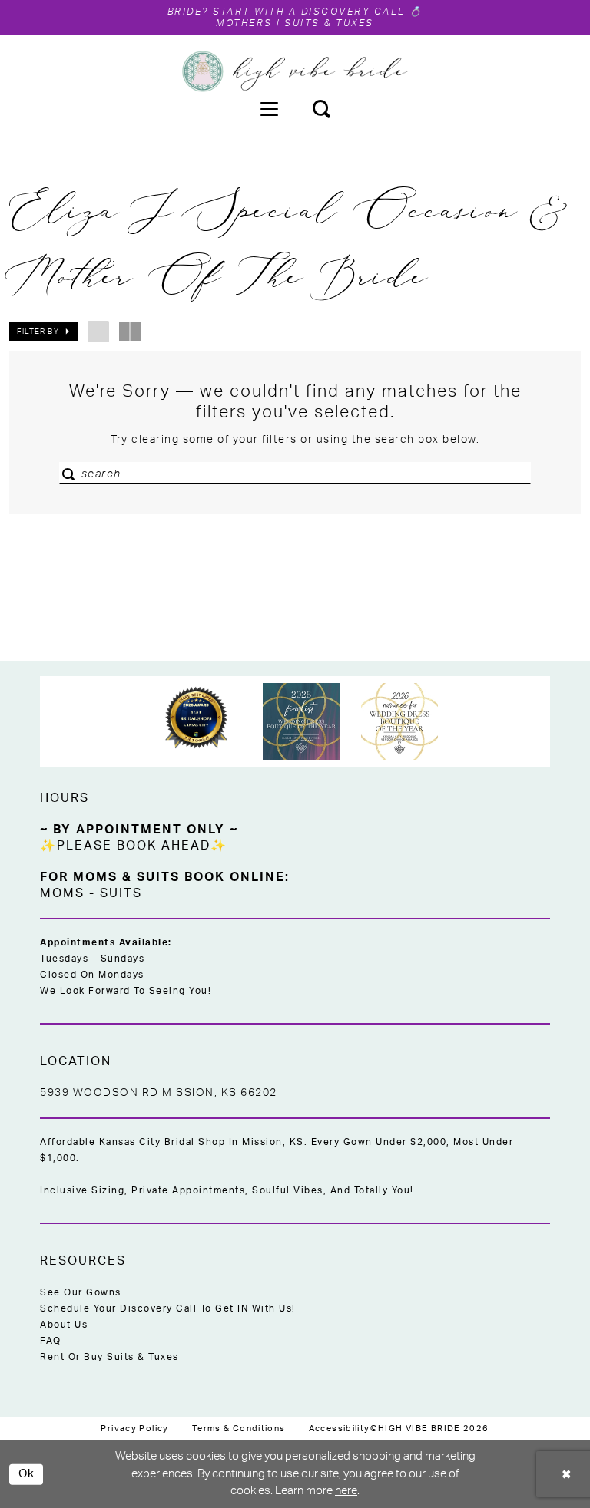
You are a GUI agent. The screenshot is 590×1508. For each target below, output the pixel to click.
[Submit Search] (72, 473)
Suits (121, 893)
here (346, 1490)
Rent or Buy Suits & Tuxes (109, 1356)
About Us (64, 1324)
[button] (269, 108)
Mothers (244, 23)
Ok (26, 1474)
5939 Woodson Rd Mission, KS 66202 (158, 1092)
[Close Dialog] (567, 1474)
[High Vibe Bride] (295, 71)
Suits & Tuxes (329, 23)
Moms (62, 893)
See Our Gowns (80, 1292)
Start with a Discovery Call (309, 11)
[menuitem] (269, 108)
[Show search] (321, 108)
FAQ (50, 1340)
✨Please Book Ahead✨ (133, 846)
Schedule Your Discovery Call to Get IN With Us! (168, 1308)
